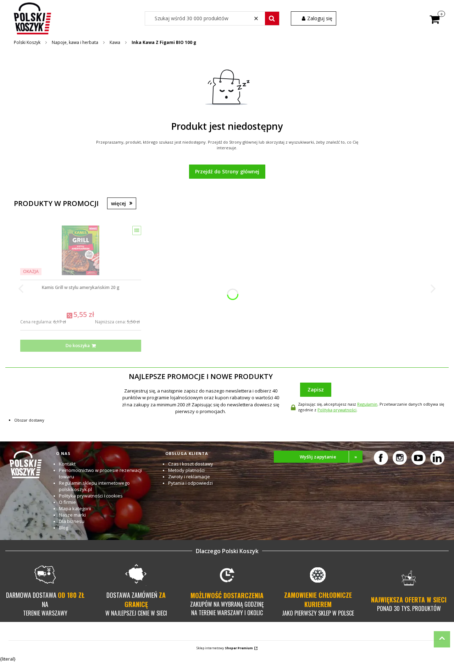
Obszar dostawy (29, 420)
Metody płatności (186, 470)
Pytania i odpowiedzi (190, 483)
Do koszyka (78, 346)
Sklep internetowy (224, 648)
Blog (63, 527)
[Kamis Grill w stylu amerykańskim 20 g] (80, 250)
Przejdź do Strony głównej (227, 171)
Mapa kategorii (75, 508)
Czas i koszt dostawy (190, 464)
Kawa (115, 42)
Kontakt (67, 464)
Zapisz (316, 389)
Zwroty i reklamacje (189, 476)
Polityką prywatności (336, 409)
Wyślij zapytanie (328, 457)
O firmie (67, 502)
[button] (272, 18)
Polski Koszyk (27, 42)
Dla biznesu (71, 521)
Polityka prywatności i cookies (91, 496)
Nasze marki (72, 515)
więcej (118, 203)
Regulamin (367, 404)
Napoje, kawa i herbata (75, 42)
